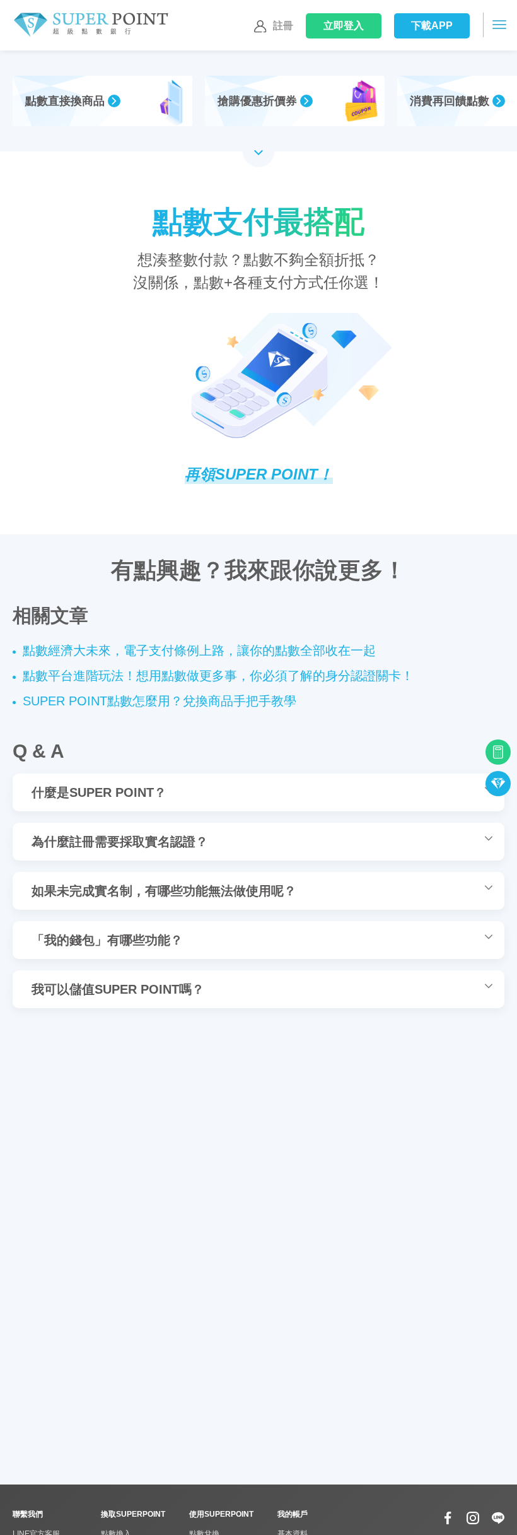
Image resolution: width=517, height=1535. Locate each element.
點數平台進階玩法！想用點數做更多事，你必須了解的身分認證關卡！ (218, 676)
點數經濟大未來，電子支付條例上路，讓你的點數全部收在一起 (199, 650)
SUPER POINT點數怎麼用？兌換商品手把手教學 (159, 701)
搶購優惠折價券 (257, 101)
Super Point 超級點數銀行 (90, 25)
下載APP (432, 25)
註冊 (283, 25)
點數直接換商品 (65, 101)
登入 (343, 25)
